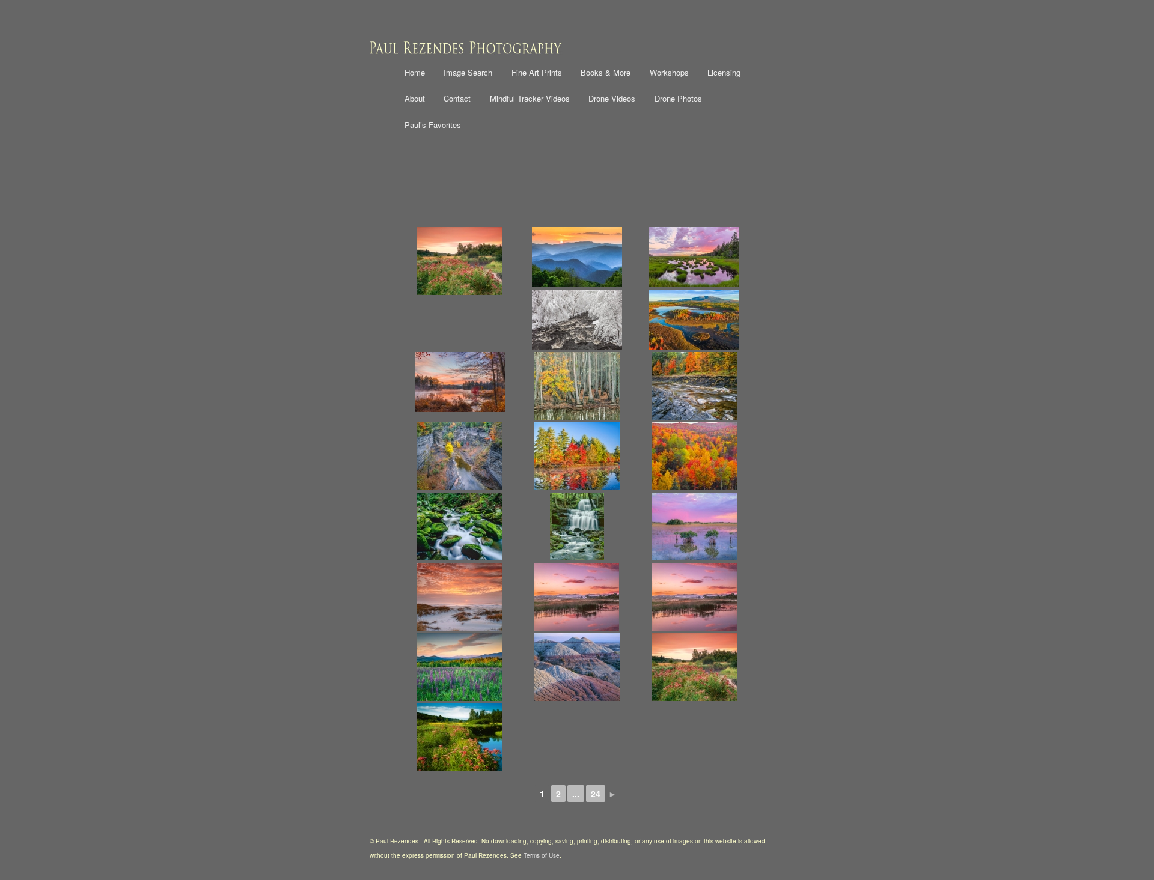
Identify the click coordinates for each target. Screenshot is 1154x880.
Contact (457, 98)
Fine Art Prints (536, 72)
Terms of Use (542, 855)
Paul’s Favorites (433, 124)
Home (415, 72)
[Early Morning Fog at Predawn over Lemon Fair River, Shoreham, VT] (694, 597)
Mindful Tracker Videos (530, 98)
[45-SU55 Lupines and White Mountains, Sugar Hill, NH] (459, 667)
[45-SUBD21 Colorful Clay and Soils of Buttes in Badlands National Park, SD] (576, 667)
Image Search (468, 72)
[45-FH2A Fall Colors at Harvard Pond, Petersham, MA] (576, 456)
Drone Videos (611, 98)
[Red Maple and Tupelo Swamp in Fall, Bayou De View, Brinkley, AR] (576, 386)
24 (595, 793)
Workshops (669, 72)
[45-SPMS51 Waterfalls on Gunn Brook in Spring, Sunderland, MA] (576, 526)
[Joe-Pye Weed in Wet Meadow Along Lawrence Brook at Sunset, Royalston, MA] (459, 261)
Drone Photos (678, 98)
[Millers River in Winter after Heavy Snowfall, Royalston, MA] (576, 320)
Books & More (605, 72)
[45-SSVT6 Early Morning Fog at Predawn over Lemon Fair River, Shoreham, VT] (576, 597)
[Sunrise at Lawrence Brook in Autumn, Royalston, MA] (459, 382)
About (415, 98)
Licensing (723, 72)
